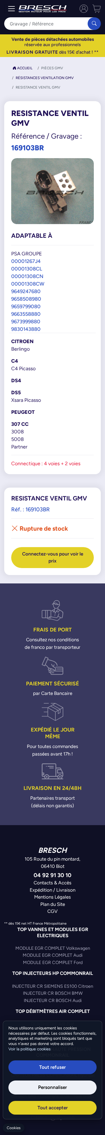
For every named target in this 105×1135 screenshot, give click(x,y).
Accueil (24, 68)
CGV (52, 911)
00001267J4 (26, 261)
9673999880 (25, 321)
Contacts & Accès (52, 882)
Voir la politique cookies (29, 1049)
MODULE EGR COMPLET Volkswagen (52, 948)
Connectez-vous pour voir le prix (52, 557)
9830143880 (26, 329)
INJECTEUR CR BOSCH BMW (53, 993)
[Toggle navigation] (11, 8)
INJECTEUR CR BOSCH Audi (53, 1000)
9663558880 (26, 314)
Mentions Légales (52, 897)
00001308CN (27, 276)
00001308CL (26, 269)
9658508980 (26, 299)
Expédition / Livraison (52, 890)
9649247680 (26, 291)
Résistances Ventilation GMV (45, 78)
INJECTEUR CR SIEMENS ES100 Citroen (52, 986)
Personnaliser (52, 1087)
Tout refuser (52, 1067)
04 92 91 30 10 (52, 875)
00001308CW (27, 284)
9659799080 (26, 306)
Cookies (13, 1128)
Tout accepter (53, 1107)
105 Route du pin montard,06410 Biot (52, 862)
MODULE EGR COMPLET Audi (53, 955)
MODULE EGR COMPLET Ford (53, 962)
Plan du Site (52, 904)
